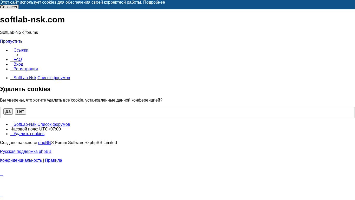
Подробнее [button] (154, 2)
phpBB (44, 142)
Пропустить (11, 41)
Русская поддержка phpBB (25, 151)
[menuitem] (16, 59)
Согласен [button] (9, 7)
